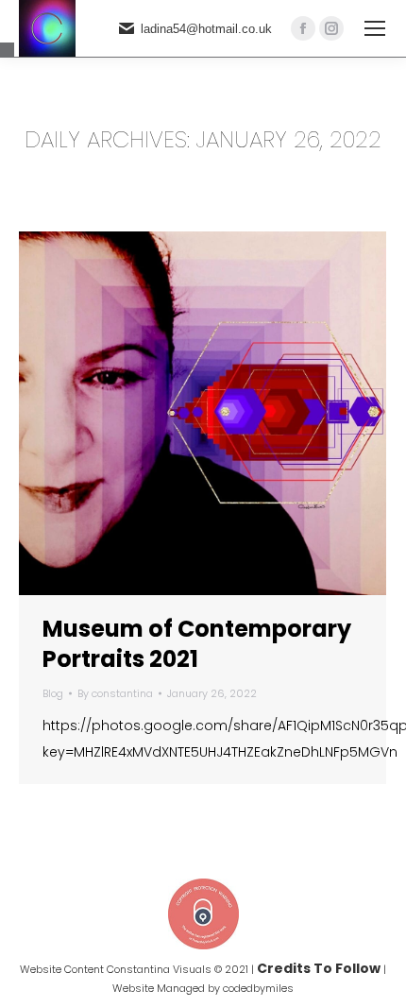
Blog (52, 693)
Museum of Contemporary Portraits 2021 (196, 643)
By (115, 693)
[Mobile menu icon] (375, 28)
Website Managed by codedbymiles (203, 988)
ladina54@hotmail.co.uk (206, 29)
